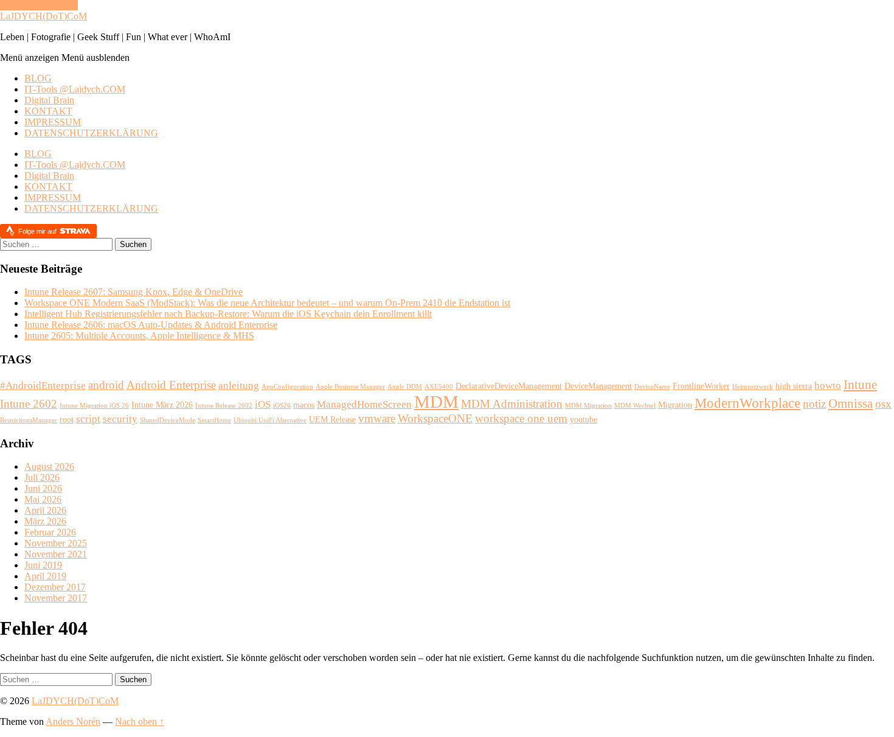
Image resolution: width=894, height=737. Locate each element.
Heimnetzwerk (752, 386)
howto (827, 385)
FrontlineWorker (701, 386)
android (106, 385)
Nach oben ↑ (139, 721)
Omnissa (850, 403)
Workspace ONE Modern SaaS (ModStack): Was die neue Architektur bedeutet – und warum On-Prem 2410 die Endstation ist (267, 303)
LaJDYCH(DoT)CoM (43, 16)
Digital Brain (49, 100)
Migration (675, 405)
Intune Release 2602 (223, 405)
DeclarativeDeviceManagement (509, 386)
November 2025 (55, 543)
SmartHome (214, 420)
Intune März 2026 (162, 405)
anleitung (238, 385)
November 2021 (55, 554)
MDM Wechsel (635, 405)
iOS (263, 404)
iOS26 (282, 405)
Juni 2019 (43, 565)
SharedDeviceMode (167, 420)
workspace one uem (521, 418)
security (120, 419)
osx (883, 403)
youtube (583, 419)
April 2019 (45, 576)
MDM (436, 401)
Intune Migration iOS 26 (94, 405)
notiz (814, 403)
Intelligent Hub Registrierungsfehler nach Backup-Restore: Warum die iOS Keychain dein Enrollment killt (228, 314)
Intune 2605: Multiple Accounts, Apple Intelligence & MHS (139, 335)
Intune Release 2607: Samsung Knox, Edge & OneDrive (133, 292)
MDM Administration (512, 403)
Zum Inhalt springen (39, 5)
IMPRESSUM (52, 122)
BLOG (38, 78)
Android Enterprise (171, 385)
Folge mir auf (38, 231)
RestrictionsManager (28, 420)
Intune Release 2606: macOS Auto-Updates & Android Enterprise (150, 325)
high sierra (793, 386)
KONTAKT (48, 111)
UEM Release (332, 419)
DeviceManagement (598, 386)
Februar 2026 (50, 532)
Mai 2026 (42, 499)
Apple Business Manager (350, 386)
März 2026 (45, 521)
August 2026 (49, 466)
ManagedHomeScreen (364, 404)
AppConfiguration (287, 386)
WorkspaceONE (435, 418)
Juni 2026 (43, 488)
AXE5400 (438, 386)
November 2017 (55, 598)
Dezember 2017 (55, 587)
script (88, 419)
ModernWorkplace (747, 403)
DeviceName (652, 386)
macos (303, 405)
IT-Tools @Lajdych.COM (74, 89)
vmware (376, 418)
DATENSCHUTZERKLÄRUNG (91, 133)
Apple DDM (404, 386)
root (67, 419)
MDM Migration (588, 405)
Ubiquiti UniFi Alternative (270, 420)
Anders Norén (73, 721)
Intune (860, 384)
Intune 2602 (28, 403)
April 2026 (45, 510)
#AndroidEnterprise (43, 385)
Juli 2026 (42, 477)
